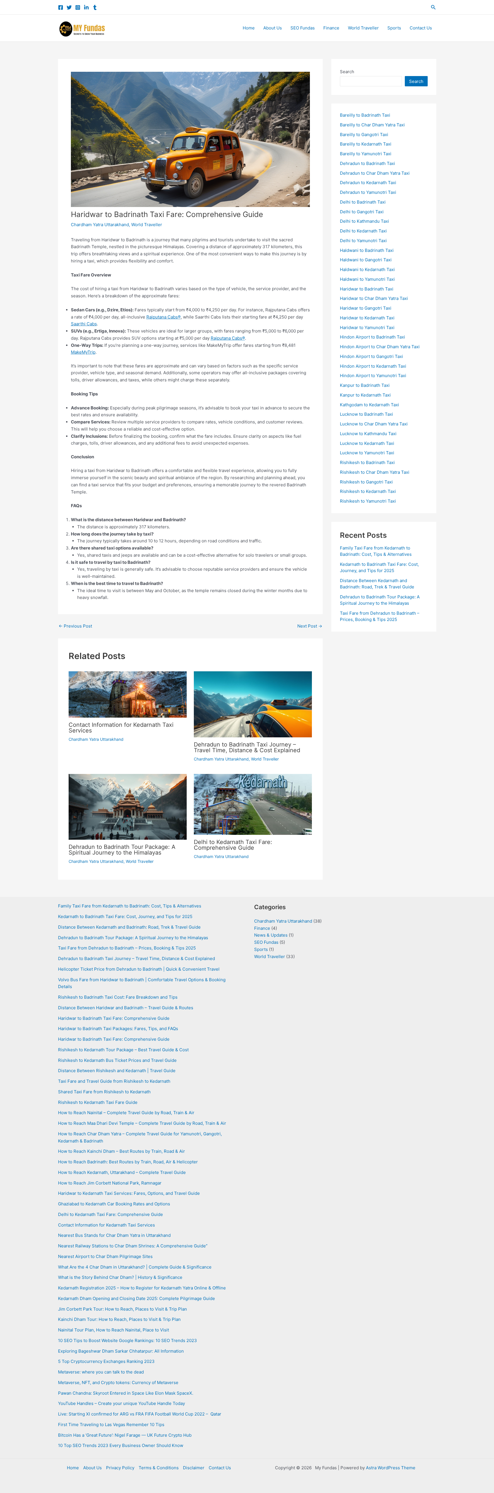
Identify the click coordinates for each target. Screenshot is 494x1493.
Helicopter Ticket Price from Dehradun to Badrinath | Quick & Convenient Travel (139, 969)
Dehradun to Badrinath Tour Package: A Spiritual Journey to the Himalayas (122, 849)
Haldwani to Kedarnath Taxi (367, 269)
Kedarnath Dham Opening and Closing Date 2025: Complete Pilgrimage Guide (136, 1298)
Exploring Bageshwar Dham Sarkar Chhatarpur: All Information (121, 1351)
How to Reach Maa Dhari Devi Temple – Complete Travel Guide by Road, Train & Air (142, 1123)
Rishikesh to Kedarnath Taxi (368, 491)
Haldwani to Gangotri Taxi (366, 259)
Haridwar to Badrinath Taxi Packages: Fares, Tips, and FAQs (118, 1028)
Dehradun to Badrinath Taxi (367, 163)
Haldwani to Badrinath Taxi (367, 250)
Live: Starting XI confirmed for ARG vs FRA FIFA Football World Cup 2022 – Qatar (139, 1414)
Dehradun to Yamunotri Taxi (368, 192)
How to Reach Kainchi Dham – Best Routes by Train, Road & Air (121, 1151)
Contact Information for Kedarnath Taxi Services (121, 727)
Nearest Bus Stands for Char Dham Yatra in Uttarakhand (114, 1235)
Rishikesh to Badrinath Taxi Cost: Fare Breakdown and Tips (118, 997)
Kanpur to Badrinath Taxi (365, 385)
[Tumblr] (94, 7)
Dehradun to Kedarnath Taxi (368, 182)
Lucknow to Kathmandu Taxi (368, 433)
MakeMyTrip (83, 352)
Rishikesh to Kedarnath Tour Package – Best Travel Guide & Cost (123, 1049)
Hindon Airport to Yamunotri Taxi (373, 375)
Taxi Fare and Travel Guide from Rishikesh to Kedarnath (114, 1081)
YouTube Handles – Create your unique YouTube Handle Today (121, 1403)
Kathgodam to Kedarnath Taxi (369, 404)
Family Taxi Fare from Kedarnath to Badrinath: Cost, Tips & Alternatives (129, 906)
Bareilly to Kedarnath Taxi (365, 144)
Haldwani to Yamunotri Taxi (367, 279)
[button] (433, 7)
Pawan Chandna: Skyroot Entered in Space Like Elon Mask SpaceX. (125, 1393)
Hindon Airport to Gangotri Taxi (371, 356)
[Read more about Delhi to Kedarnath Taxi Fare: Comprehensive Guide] (253, 804)
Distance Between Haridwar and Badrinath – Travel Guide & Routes (125, 1007)
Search (347, 71)
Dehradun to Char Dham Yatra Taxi (375, 173)
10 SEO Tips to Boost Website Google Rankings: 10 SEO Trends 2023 (127, 1340)
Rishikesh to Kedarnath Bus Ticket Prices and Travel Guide (117, 1060)
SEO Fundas (302, 28)
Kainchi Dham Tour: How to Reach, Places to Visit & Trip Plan (119, 1319)
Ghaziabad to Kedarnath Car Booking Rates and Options (114, 1204)
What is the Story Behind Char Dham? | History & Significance (120, 1277)
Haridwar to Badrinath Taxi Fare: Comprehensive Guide (114, 1018)
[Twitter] (69, 7)
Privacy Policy (120, 1467)
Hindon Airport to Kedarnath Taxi (373, 366)
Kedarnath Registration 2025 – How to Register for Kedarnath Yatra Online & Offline (142, 1288)
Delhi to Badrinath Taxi (363, 202)
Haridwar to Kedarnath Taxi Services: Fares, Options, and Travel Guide (129, 1193)
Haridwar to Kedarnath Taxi (367, 318)
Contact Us (421, 28)
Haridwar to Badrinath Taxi (366, 289)
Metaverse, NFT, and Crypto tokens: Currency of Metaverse (118, 1382)
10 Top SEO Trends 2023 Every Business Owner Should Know (120, 1445)
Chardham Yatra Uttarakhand (100, 224)
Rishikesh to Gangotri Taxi (366, 482)
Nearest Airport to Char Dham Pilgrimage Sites (105, 1256)
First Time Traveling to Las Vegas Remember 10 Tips (111, 1424)
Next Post (309, 626)
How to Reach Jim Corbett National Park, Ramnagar (110, 1183)
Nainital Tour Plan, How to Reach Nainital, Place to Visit (113, 1330)
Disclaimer (193, 1467)
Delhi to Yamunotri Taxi (363, 240)
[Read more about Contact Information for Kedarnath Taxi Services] (128, 694)
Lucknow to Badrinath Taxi (366, 414)
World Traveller (363, 28)
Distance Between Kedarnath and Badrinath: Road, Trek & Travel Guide (129, 927)
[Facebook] (60, 7)
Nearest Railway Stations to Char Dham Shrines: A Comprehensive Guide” (133, 1246)
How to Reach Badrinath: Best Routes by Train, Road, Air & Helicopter (128, 1161)
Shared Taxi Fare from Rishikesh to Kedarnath (104, 1091)
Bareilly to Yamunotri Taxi (365, 153)
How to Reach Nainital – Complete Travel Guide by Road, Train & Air (126, 1112)
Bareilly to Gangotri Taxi (364, 134)
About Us (272, 28)
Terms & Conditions (159, 1467)
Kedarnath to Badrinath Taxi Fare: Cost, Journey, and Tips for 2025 (125, 916)
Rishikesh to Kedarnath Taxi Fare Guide (98, 1102)
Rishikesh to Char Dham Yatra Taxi (374, 472)
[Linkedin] (86, 7)
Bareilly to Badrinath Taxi (365, 115)
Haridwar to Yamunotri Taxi (367, 327)
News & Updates (271, 935)
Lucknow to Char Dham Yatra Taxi (374, 424)
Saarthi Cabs (84, 324)
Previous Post (75, 626)
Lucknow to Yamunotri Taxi (367, 452)
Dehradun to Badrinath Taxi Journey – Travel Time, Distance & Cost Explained (247, 747)
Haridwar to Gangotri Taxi (365, 308)
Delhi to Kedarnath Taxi (363, 231)
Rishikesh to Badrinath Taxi (367, 462)
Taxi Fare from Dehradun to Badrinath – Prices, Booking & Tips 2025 (127, 948)
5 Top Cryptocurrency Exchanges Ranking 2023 (106, 1361)
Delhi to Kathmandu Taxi (364, 221)
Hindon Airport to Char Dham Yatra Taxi (380, 346)
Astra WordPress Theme (390, 1467)
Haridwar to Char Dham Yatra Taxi (374, 298)
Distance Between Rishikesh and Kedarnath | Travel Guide (117, 1070)
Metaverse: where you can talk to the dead (101, 1372)
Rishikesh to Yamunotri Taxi (368, 501)
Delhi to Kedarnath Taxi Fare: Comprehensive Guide (233, 845)
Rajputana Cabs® (163, 317)
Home (249, 28)
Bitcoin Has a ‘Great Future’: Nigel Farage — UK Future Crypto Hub (125, 1435)
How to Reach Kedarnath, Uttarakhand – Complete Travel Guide (122, 1172)
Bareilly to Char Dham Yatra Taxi (372, 125)
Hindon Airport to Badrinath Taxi (372, 337)
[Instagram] (77, 7)
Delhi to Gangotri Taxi (362, 211)
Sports (394, 28)
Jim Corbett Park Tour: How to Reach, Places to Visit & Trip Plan (122, 1309)
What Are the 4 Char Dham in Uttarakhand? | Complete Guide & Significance (135, 1267)
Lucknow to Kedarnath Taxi (367, 443)
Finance (331, 28)
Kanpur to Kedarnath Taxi (365, 395)
